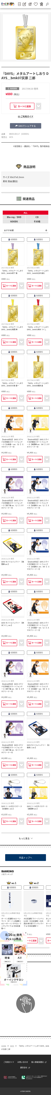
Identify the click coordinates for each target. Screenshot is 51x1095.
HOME (3, 1046)
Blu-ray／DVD (14, 217)
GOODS (14, 221)
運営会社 (23, 1067)
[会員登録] (24, 4)
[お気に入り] (36, 4)
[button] (25, 126)
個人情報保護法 (37, 1062)
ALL (25, 212)
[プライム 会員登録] (30, 4)
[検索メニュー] (47, 4)
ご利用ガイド (9, 1062)
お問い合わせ (22, 1062)
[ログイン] (19, 4)
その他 (37, 221)
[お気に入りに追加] (38, 106)
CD (36, 217)
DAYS (12, 1046)
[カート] (41, 4)
